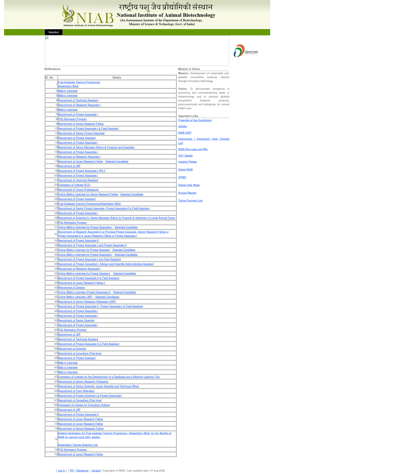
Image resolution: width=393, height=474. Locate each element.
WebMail (54, 32)
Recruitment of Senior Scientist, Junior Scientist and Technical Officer (98, 386)
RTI (72, 470)
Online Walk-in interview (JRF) (75, 297)
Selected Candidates (107, 297)
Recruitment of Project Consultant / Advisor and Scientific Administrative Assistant (106, 264)
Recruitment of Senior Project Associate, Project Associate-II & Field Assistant (104, 208)
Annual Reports (187, 193)
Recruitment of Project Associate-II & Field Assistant (88, 278)
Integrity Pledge (187, 162)
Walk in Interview (68, 362)
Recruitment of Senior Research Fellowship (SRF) (87, 301)
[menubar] (53, 32)
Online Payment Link (190, 200)
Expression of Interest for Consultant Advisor (84, 405)
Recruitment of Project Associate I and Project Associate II (92, 245)
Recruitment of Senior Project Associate (81, 133)
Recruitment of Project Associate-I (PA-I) (81, 171)
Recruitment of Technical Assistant (78, 100)
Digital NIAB (185, 169)
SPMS (182, 177)
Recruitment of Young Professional (78, 189)
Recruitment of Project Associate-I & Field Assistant (88, 128)
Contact (96, 470)
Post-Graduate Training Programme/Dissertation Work (89, 203)
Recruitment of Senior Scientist (76, 320)
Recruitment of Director (71, 287)
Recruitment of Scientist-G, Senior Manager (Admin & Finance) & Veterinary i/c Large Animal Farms (116, 218)
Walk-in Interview (67, 91)
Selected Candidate (116, 161)
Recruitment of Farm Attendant (76, 391)
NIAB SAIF (185, 132)
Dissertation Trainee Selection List (78, 445)
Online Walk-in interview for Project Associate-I (85, 227)
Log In (61, 470)
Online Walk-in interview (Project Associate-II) (84, 292)
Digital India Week (189, 185)
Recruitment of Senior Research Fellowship (83, 381)
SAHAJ (182, 126)
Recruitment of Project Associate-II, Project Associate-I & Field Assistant (100, 306)
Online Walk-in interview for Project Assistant (84, 250)
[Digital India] (245, 59)
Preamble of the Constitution (195, 120)
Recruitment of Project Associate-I (78, 142)
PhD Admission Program (72, 119)
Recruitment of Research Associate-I (79, 268)
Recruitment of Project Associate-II (78, 240)
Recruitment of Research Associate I (79, 105)
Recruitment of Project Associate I (78, 114)
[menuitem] (53, 32)
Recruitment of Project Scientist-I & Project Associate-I (90, 395)
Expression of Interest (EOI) (74, 185)
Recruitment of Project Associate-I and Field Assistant (89, 259)
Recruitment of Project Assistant (77, 138)
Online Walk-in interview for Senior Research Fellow (88, 194)
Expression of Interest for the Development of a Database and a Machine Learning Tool (109, 377)
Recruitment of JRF (69, 166)
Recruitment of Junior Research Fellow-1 (81, 283)
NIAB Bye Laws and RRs (193, 149)
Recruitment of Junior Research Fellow (80, 161)
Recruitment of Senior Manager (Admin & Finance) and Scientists (96, 147)
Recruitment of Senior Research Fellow (81, 124)
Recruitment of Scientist (72, 348)
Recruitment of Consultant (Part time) (80, 353)
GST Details (185, 155)
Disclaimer (82, 470)
